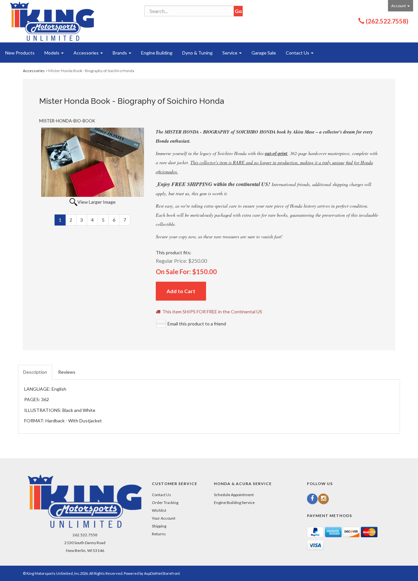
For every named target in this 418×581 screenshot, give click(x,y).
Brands (120, 52)
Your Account (163, 518)
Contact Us (298, 52)
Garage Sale (263, 52)
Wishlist (159, 510)
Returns (159, 533)
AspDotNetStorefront (162, 573)
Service (230, 52)
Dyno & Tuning (197, 52)
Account (399, 5)
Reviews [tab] (66, 372)
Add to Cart (181, 291)
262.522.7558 (84, 534)
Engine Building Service (234, 502)
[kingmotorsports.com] (52, 21)
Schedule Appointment (234, 494)
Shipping (159, 526)
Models (52, 52)
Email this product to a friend (197, 323)
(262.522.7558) (387, 21)
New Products (20, 52)
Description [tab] (35, 372)
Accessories (86, 52)
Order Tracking (165, 502)
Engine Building (156, 52)
